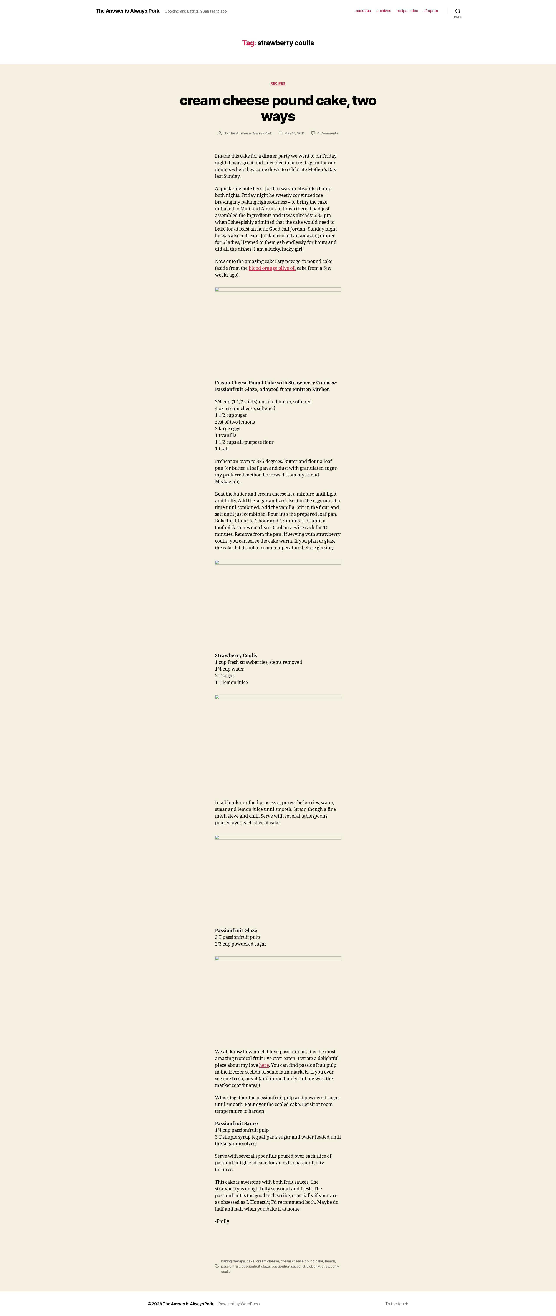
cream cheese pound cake (302, 1261)
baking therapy (233, 1261)
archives (383, 10)
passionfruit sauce (286, 1266)
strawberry (310, 1266)
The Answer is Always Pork (127, 10)
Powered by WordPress (239, 1303)
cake (251, 1261)
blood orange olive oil (272, 268)
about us (363, 10)
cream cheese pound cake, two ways (278, 108)
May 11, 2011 (295, 133)
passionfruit (230, 1266)
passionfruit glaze (256, 1266)
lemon (330, 1261)
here (264, 1065)
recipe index (407, 10)
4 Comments (327, 133)
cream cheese (267, 1261)
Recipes (278, 83)
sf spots (431, 10)
